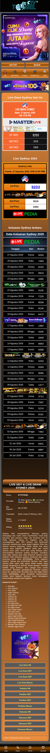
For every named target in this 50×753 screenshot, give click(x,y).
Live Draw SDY (25, 671)
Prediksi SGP (25, 700)
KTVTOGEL (28, 559)
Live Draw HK (25, 665)
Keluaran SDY (25, 718)
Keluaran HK (25, 712)
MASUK (37, 65)
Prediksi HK (25, 688)
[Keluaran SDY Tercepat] (25, 85)
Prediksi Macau (25, 706)
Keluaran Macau (25, 729)
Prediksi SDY (25, 694)
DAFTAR (13, 65)
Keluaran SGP (25, 723)
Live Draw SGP (25, 677)
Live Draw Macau (25, 683)
